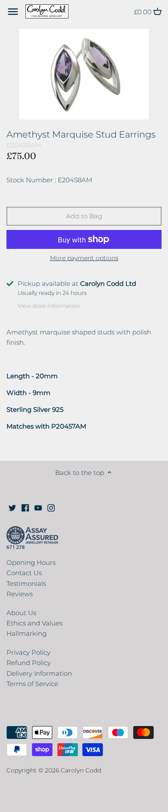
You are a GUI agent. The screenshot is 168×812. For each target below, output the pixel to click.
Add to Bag (84, 216)
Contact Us (24, 573)
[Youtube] (38, 507)
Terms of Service (32, 684)
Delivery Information (39, 673)
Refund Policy (28, 663)
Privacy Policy (28, 652)
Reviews (19, 594)
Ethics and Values (34, 623)
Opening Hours (31, 562)
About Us (21, 613)
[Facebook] (25, 507)
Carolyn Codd (81, 770)
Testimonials (26, 583)
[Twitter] (12, 507)
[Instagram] (51, 507)
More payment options (84, 258)
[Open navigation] (12, 11)
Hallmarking (26, 633)
